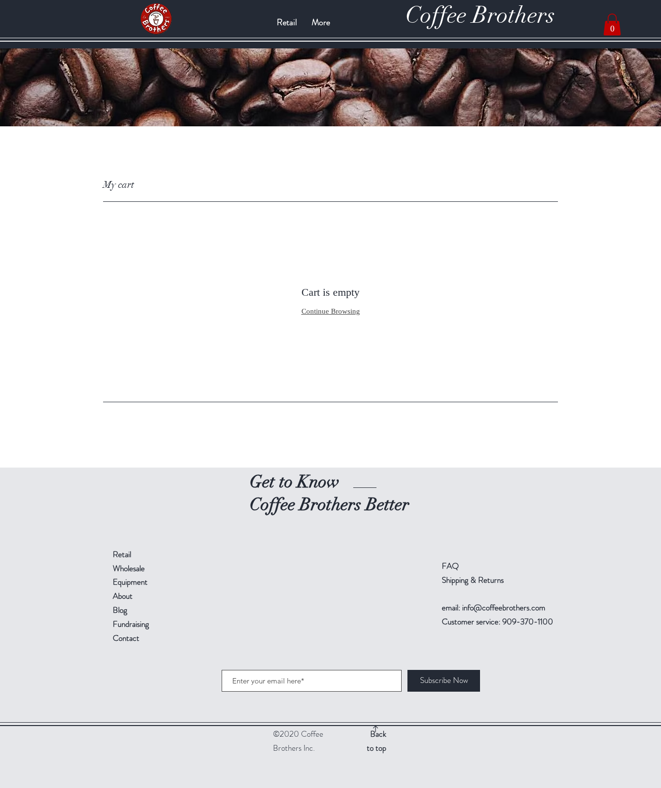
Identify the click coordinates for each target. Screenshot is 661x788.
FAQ (450, 566)
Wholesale (129, 568)
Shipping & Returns (473, 580)
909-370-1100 (526, 621)
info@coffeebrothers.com (503, 607)
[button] (612, 24)
